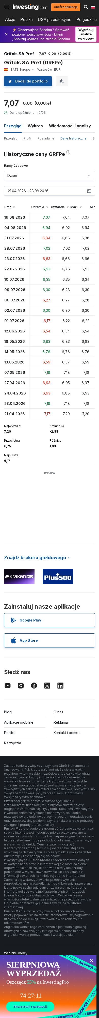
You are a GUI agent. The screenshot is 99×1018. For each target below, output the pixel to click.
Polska (26, 19)
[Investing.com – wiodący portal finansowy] (30, 7)
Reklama (61, 722)
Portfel (9, 732)
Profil (27, 138)
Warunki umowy (15, 953)
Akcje (10, 19)
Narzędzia (12, 743)
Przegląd (11, 138)
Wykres (35, 125)
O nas (58, 712)
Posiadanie (46, 138)
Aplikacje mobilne (19, 722)
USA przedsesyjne (54, 19)
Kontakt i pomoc (67, 732)
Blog (8, 712)
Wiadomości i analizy (70, 125)
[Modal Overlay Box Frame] (48, 986)
